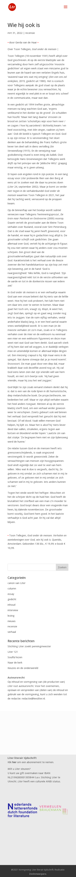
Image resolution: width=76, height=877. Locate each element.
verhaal (12, 632)
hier (14, 762)
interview (13, 610)
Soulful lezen (15, 657)
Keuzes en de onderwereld (23, 668)
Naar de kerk (15, 662)
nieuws (12, 621)
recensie (30, 33)
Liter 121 (13, 651)
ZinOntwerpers (37, 873)
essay (11, 594)
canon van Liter (16, 583)
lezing (11, 615)
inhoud (11, 604)
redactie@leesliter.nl (33, 698)
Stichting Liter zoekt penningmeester (29, 646)
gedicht (12, 599)
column (12, 588)
